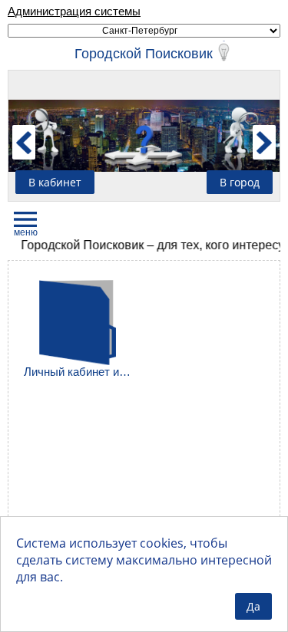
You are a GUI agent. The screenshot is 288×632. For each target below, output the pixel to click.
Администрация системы (74, 11)
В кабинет (54, 182)
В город (240, 182)
